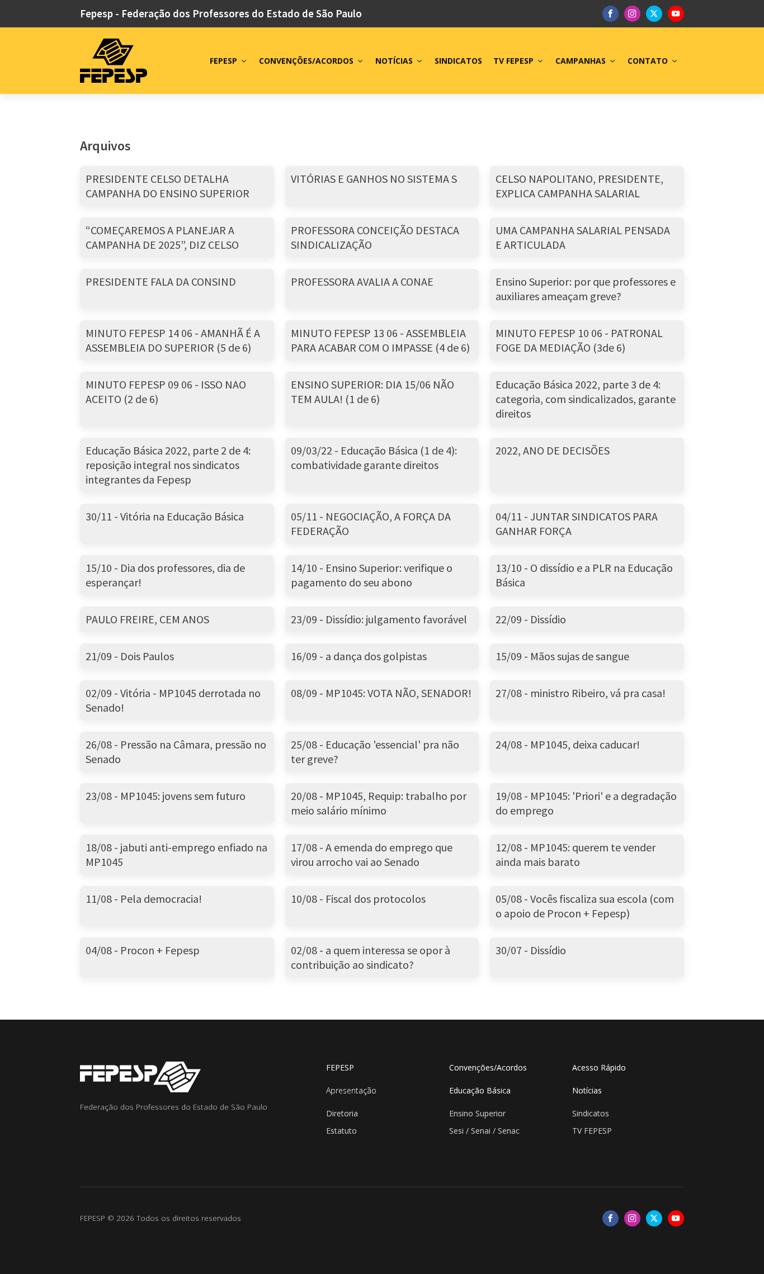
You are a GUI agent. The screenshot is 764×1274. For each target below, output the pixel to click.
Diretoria (342, 1113)
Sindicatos (590, 1113)
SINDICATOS (458, 60)
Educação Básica (480, 1090)
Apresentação (351, 1090)
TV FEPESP (513, 60)
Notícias (587, 1090)
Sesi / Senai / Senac (484, 1130)
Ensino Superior (477, 1113)
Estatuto (341, 1130)
